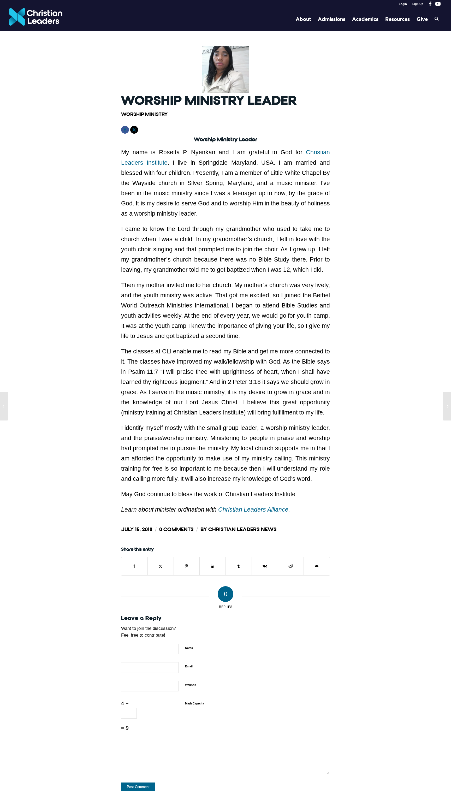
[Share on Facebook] (134, 566)
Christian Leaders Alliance (253, 509)
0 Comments (176, 529)
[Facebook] (125, 130)
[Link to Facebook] (430, 4)
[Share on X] (161, 566)
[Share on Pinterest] (187, 566)
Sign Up (417, 3)
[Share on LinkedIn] (212, 566)
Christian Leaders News (242, 529)
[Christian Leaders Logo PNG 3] (36, 19)
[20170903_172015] (225, 69)
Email (189, 666)
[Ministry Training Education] (447, 406)
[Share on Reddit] (291, 566)
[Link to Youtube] (438, 4)
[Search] (436, 19)
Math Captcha (194, 703)
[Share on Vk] (265, 566)
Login (403, 3)
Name (189, 647)
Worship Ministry (144, 114)
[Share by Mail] (317, 566)
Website (190, 684)
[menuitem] (403, 4)
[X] (134, 130)
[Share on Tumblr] (239, 566)
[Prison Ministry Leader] (4, 406)
